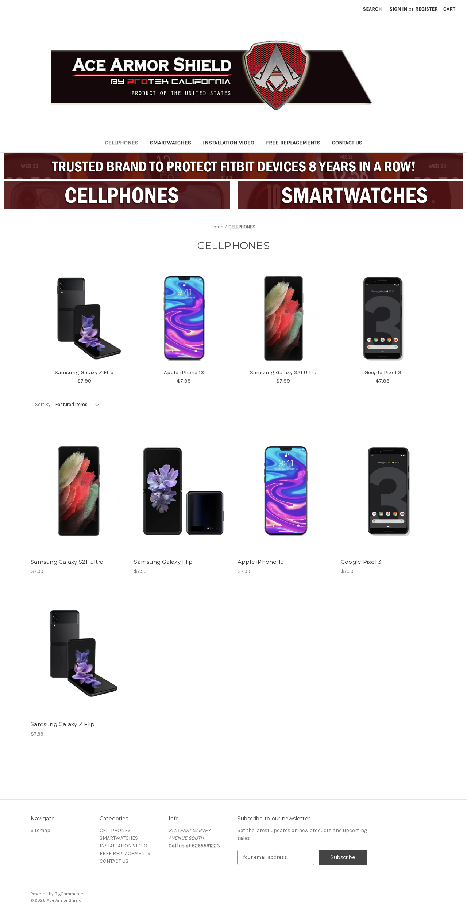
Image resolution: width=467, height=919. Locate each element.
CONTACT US (347, 142)
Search (372, 9)
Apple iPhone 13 (184, 372)
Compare (76, 491)
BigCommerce (69, 893)
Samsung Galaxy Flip (163, 561)
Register (426, 9)
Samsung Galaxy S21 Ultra (283, 372)
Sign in (398, 9)
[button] (117, 195)
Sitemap (40, 830)
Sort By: (43, 404)
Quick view (77, 478)
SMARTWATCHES (170, 142)
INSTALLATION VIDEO (228, 142)
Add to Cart (78, 504)
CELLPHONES (121, 142)
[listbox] (78, 404)
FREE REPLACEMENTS (293, 142)
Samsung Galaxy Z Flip (84, 372)
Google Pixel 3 (382, 372)
